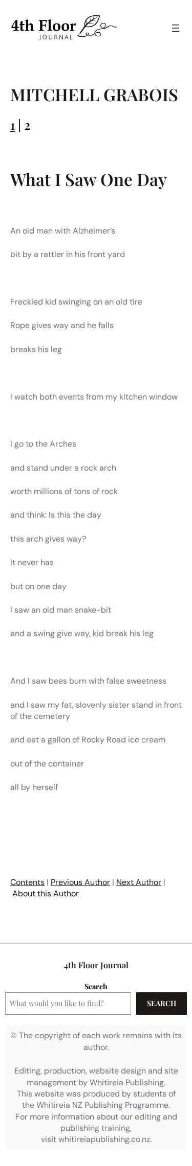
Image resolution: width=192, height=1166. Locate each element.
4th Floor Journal (96, 965)
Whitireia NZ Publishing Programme (102, 1105)
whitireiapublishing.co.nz (104, 1139)
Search (96, 986)
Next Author (138, 882)
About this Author (45, 893)
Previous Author (80, 882)
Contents (27, 882)
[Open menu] (175, 28)
